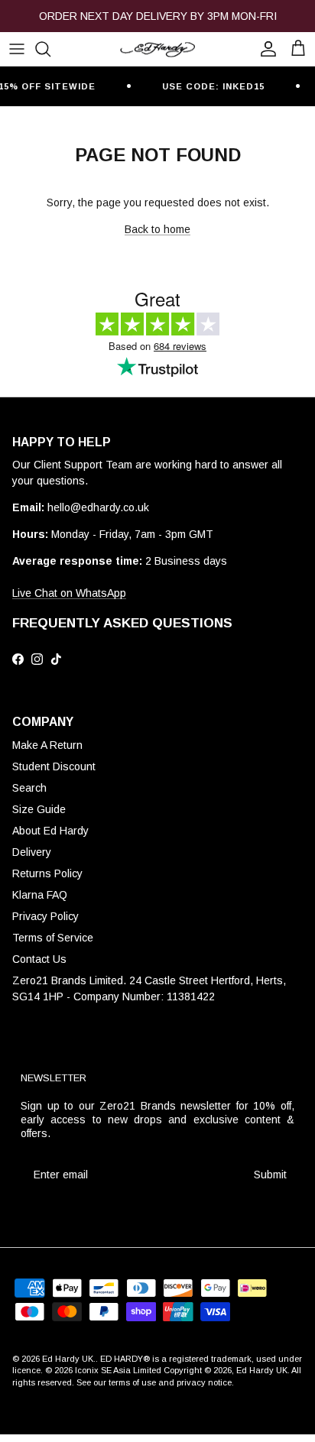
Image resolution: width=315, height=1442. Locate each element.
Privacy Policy (45, 916)
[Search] (50, 49)
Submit (270, 1174)
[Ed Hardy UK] (157, 49)
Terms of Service (52, 938)
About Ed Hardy (50, 831)
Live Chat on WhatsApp (69, 593)
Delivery (31, 852)
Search (29, 788)
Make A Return (47, 745)
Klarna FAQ (39, 895)
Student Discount (54, 766)
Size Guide (39, 809)
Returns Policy (47, 873)
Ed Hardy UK (67, 1358)
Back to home (157, 229)
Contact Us (39, 959)
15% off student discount (157, 22)
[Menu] (17, 49)
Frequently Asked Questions (122, 622)
